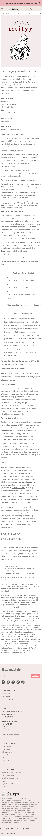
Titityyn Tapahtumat (8, 732)
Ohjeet (18, 13)
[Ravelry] (13, 682)
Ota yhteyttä (6, 696)
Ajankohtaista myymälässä (10, 734)
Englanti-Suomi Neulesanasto (11, 784)
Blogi (3, 781)
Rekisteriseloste (7, 758)
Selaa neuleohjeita (8, 775)
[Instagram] (3, 682)
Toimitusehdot (6, 746)
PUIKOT (30, 13)
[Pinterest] (23, 682)
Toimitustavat (6, 749)
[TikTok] (18, 682)
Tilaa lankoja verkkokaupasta (11, 772)
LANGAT (6, 13)
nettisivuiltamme (18, 488)
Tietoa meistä (6, 694)
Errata (4, 787)
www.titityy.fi (6, 121)
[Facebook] (8, 682)
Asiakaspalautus (7, 752)
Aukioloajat (5, 729)
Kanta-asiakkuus (7, 760)
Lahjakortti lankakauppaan (10, 778)
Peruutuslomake (7, 755)
